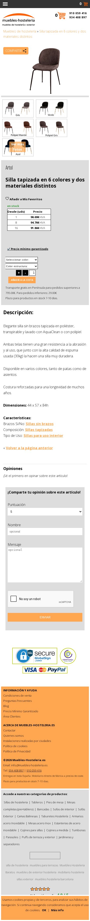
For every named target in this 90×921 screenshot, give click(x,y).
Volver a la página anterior (29, 448)
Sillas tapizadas (39, 429)
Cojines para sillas (31, 830)
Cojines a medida (57, 830)
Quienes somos (13, 736)
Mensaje (14, 544)
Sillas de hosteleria (16, 802)
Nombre (14, 524)
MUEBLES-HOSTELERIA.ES (37, 725)
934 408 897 (78, 17)
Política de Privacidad (16, 751)
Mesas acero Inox (39, 823)
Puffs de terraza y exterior (38, 837)
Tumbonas (78, 830)
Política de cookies (15, 746)
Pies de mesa (54, 802)
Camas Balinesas (27, 816)
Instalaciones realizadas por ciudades (27, 741)
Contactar (9, 730)
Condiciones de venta (17, 695)
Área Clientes (11, 716)
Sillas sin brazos (40, 423)
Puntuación (16, 504)
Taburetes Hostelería (54, 816)
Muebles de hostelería (19, 31)
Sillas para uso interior (43, 435)
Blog (6, 706)
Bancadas (43, 809)
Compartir (13, 51)
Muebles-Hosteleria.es (28, 760)
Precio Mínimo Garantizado (20, 711)
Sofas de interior (63, 809)
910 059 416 (78, 13)
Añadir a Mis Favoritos (25, 199)
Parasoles (12, 837)
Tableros (37, 802)
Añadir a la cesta (22, 280)
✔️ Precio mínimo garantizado (27, 249)
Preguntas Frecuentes (17, 701)
